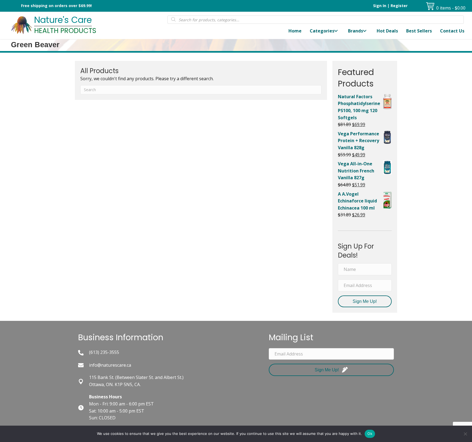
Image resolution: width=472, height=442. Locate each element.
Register (399, 5)
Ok (369, 433)
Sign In (379, 5)
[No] (465, 434)
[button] (336, 31)
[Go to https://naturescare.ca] (85, 25)
